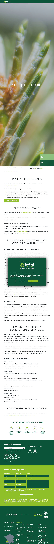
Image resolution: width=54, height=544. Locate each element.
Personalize (22, 281)
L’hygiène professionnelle (43, 534)
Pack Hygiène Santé (41, 531)
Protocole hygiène (41, 528)
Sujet (29, 473)
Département (20, 473)
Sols (28, 526)
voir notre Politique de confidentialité (18, 492)
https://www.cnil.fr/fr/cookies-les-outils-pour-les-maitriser (21, 415)
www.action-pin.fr (7, 530)
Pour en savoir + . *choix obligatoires (15, 492)
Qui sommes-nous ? (19, 526)
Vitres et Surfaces (30, 527)
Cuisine (28, 528)
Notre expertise (20, 524)
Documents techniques (42, 527)
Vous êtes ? (7, 473)
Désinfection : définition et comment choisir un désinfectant (43, 539)
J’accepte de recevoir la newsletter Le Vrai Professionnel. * (13, 451)
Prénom (18, 479)
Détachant (17, 539)
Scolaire (28, 538)
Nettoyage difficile (30, 531)
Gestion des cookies (12, 201)
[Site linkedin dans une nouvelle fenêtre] (30, 450)
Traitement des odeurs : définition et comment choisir (43, 542)
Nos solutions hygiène (19, 535)
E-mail (6, 484)
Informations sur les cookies (16, 277)
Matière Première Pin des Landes (20, 528)
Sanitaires (29, 530)
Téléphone (18, 484)
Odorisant (17, 543)
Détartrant (17, 540)
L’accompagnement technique (43, 526)
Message (29, 479)
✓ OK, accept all (33, 280)
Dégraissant (18, 538)
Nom (6, 479)
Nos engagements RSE (20, 531)
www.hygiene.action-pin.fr (10, 186)
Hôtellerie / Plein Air (30, 541)
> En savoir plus (7, 460)
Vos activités (30, 536)
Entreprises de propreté (31, 540)
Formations (40, 530)
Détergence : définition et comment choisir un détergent (42, 536)
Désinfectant (18, 542)
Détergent (17, 536)
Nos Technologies (19, 529)
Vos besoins (30, 524)
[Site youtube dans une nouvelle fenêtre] (35, 450)
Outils (40, 524)
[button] (47, 157)
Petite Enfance (29, 537)
